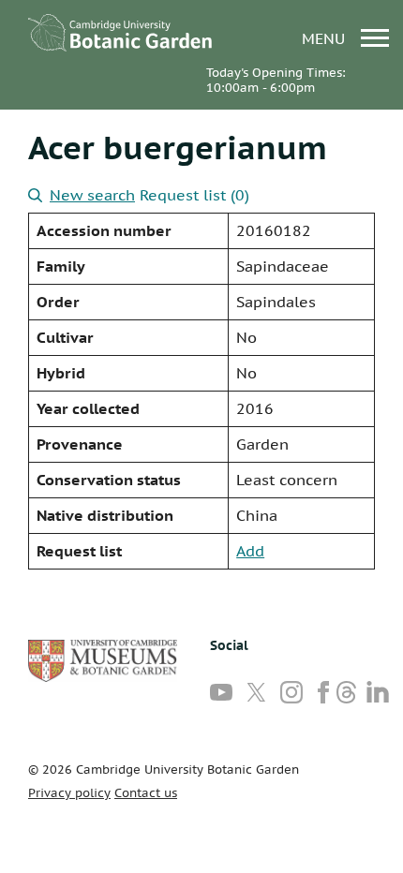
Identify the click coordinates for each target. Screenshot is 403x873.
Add (250, 550)
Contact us (145, 793)
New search (92, 194)
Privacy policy (69, 793)
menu (326, 38)
